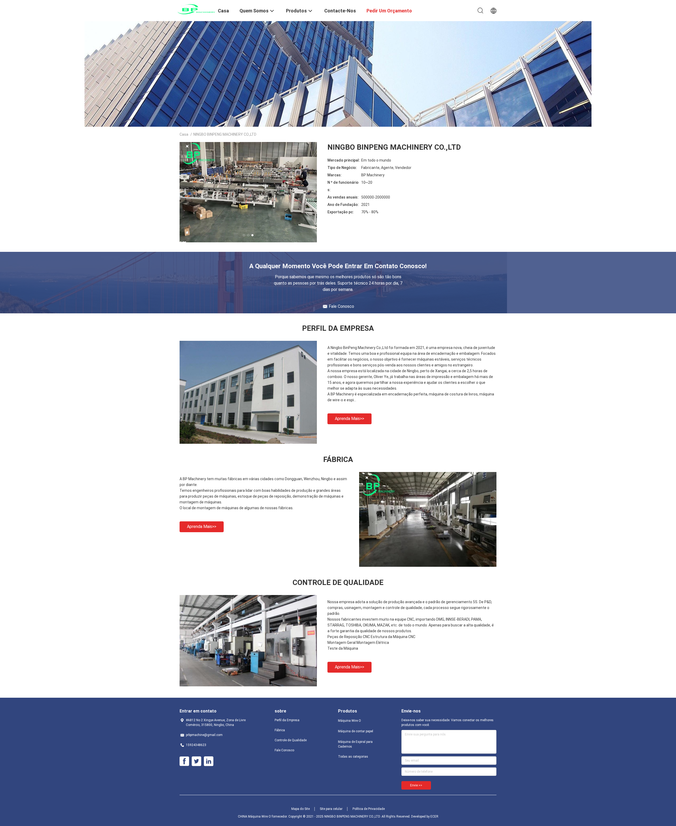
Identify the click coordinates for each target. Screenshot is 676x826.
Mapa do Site (300, 809)
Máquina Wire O (349, 721)
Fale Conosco (284, 750)
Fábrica (280, 730)
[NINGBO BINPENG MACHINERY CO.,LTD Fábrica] (427, 565)
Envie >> (416, 785)
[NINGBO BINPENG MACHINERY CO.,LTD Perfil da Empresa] (248, 442)
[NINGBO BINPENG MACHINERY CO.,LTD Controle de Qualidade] (248, 685)
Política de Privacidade (369, 809)
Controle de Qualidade (291, 740)
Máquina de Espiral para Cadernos (355, 744)
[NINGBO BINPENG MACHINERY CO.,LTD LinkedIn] (208, 761)
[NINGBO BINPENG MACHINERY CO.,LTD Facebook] (184, 761)
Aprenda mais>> (349, 418)
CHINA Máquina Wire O (254, 816)
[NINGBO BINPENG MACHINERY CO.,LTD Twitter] (196, 761)
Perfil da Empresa (287, 720)
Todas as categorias (353, 756)
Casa (184, 134)
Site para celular (331, 809)
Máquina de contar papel (355, 731)
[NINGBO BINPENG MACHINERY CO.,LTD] (195, 9)
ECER (434, 816)
